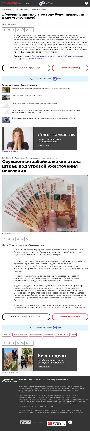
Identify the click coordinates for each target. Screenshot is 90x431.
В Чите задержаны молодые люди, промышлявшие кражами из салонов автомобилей (43, 118)
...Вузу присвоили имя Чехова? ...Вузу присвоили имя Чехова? (35, 103)
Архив (13, 24)
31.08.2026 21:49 (7, 158)
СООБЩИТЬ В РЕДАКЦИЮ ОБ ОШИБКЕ (55, 380)
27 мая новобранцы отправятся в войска (27, 95)
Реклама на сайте (25, 380)
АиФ (15, 233)
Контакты (37, 380)
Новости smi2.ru (10, 151)
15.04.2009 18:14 (7, 9)
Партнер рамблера (38, 422)
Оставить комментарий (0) (70, 68)
